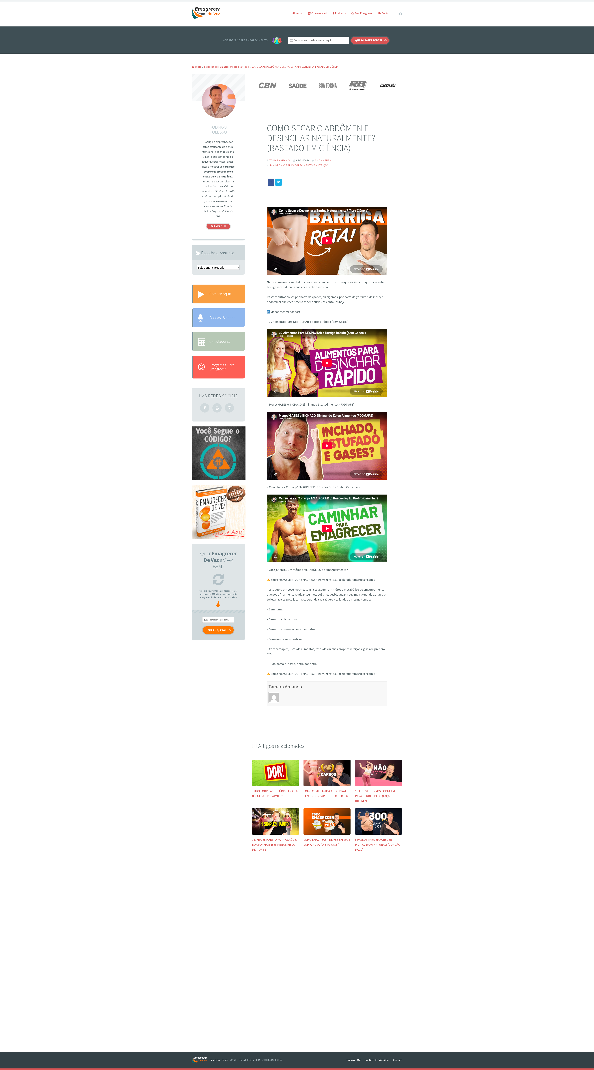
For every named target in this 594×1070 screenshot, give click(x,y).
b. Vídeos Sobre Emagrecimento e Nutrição (299, 165)
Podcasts (340, 13)
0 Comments (323, 160)
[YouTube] (217, 408)
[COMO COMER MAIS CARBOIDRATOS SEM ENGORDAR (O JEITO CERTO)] (327, 785)
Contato (386, 13)
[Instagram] (229, 408)
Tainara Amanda (285, 686)
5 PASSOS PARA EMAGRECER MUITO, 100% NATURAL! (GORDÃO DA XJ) (377, 844)
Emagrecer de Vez (219, 1059)
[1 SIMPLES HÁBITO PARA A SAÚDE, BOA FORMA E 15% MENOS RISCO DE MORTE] (275, 833)
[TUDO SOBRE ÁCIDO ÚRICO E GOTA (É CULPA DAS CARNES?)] (275, 785)
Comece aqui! (319, 13)
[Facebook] (204, 408)
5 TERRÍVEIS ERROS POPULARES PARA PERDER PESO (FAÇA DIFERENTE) (376, 796)
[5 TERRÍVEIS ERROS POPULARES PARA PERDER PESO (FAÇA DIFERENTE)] (378, 785)
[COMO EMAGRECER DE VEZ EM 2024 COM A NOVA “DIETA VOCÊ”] (327, 833)
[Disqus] (327, 903)
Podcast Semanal (223, 318)
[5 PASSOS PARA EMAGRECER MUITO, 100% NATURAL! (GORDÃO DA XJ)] (378, 833)
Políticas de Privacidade (377, 1059)
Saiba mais (216, 226)
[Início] (201, 1060)
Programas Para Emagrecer (221, 367)
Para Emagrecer (363, 13)
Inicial (298, 13)
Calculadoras (219, 341)
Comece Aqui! (220, 294)
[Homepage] (206, 12)
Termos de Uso (353, 1059)
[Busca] (398, 10)
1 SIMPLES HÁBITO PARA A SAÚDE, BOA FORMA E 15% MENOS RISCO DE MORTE (274, 844)
